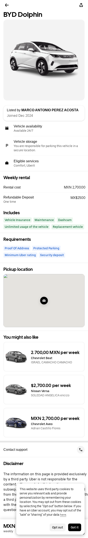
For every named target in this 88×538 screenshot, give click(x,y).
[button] (45, 187)
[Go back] (7, 5)
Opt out (57, 527)
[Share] (81, 5)
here (63, 514)
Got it (75, 527)
